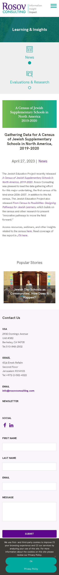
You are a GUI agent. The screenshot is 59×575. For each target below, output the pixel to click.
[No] (55, 556)
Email (5, 387)
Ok (31, 561)
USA (4, 329)
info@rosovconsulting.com (18, 390)
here (29, 231)
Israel (6, 358)
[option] (29, 287)
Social (6, 418)
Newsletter (10, 401)
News (42, 161)
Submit (29, 533)
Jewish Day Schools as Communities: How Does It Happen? (29, 293)
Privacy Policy (31, 569)
